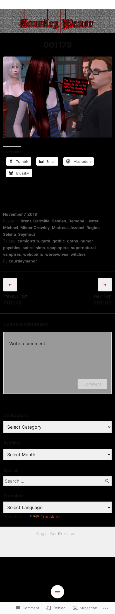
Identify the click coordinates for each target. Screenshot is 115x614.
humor (86, 241)
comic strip (28, 241)
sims (40, 247)
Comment (92, 384)
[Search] (107, 480)
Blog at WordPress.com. (57, 533)
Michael (10, 227)
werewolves (56, 254)
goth (45, 241)
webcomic (33, 254)
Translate (50, 516)
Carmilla (41, 220)
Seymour (26, 234)
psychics (11, 247)
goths (72, 241)
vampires (12, 254)
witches (78, 254)
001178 (12, 303)
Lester (93, 220)
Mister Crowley (35, 227)
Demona (76, 220)
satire (28, 247)
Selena (9, 234)
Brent (26, 220)
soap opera (58, 247)
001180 (102, 303)
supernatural (83, 247)
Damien (59, 220)
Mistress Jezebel (68, 227)
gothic (58, 241)
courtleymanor (23, 261)
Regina (93, 227)
